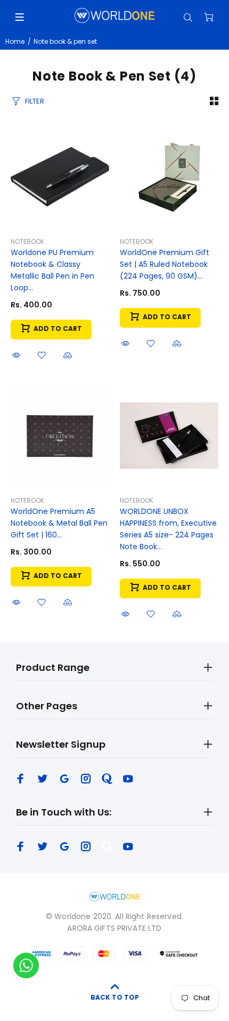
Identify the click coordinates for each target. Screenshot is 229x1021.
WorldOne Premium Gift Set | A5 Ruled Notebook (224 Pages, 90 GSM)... (164, 264)
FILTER (34, 101)
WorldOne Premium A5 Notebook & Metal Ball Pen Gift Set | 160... (59, 523)
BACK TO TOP (115, 997)
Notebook (27, 241)
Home (14, 41)
